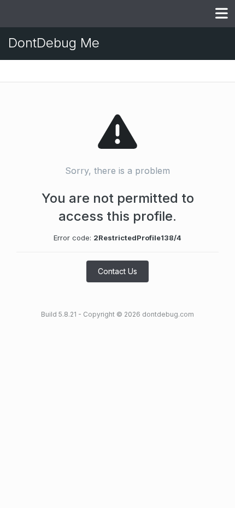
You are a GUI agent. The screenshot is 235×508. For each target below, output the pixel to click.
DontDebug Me (53, 43)
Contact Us (117, 271)
